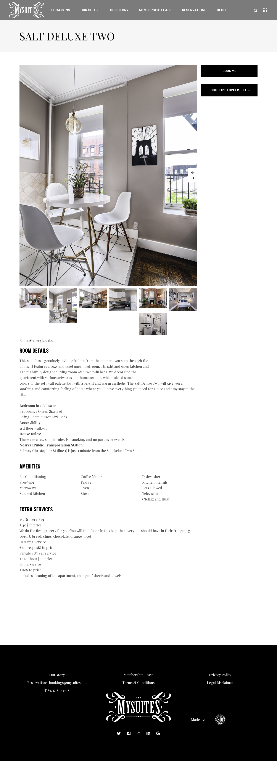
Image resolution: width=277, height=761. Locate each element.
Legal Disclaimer (220, 682)
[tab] (24, 340)
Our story (57, 675)
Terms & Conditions (138, 682)
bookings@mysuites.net (68, 682)
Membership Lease (138, 675)
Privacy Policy (220, 675)
